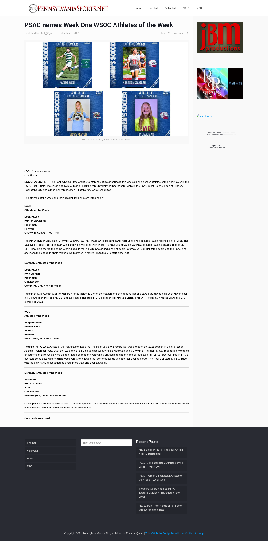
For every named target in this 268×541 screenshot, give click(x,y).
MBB (29, 466)
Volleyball (32, 450)
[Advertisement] (107, 159)
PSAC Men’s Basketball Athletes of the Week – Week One (161, 464)
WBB (30, 458)
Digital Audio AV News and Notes (216, 147)
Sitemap (199, 533)
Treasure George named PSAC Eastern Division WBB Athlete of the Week (159, 492)
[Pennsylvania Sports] (68, 8)
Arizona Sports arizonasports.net (216, 134)
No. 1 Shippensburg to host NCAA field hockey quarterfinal (161, 451)
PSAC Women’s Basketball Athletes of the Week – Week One (160, 477)
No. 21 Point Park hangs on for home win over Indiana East (160, 507)
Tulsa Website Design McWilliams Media (169, 533)
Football (31, 442)
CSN (47, 33)
